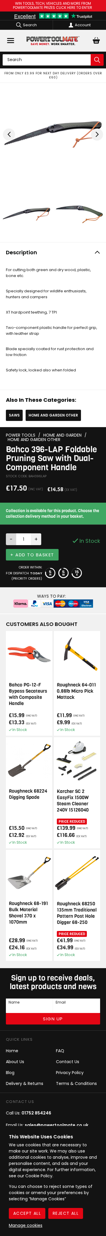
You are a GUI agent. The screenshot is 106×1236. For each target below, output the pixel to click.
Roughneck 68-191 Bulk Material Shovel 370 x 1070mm (28, 912)
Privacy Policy (70, 1073)
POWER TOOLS (20, 435)
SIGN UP (53, 1019)
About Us (15, 1062)
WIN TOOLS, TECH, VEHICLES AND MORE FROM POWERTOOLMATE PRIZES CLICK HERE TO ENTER (53, 5)
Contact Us (67, 1062)
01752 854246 (36, 1113)
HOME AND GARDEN (62, 435)
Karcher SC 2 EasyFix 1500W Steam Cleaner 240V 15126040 (73, 800)
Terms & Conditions (76, 1083)
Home (12, 1051)
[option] (53, 75)
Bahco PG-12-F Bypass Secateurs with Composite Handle (28, 694)
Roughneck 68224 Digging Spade (28, 794)
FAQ (60, 1051)
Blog (10, 1073)
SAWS (14, 415)
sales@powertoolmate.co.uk (56, 1125)
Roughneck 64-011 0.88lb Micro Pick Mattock (76, 691)
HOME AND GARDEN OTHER (53, 415)
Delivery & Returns (24, 1083)
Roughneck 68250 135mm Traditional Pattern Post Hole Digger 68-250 (77, 913)
